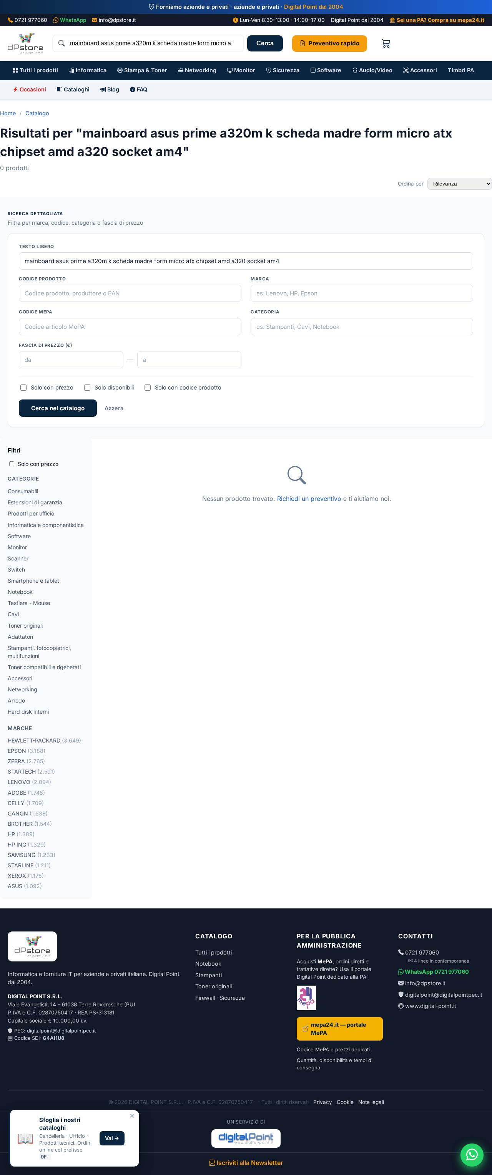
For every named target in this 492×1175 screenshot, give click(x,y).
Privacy (322, 1102)
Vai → (112, 1138)
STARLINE (29, 865)
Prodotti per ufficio (31, 513)
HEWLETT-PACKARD (44, 740)
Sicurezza (285, 70)
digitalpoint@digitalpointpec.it (61, 1031)
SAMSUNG (31, 855)
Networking (199, 70)
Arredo (16, 700)
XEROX (26, 875)
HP (21, 834)
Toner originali (25, 625)
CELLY (26, 803)
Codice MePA (35, 312)
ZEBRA (26, 761)
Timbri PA (461, 70)
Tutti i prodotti (38, 70)
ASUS (25, 886)
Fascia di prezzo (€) (45, 345)
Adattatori (20, 636)
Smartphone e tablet (33, 580)
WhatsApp (73, 20)
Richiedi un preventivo (309, 498)
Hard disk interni (28, 711)
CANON (28, 813)
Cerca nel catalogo (58, 408)
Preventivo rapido (334, 43)
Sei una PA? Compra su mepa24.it (440, 20)
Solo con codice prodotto (188, 387)
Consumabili (23, 491)
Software (328, 70)
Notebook (20, 591)
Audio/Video (374, 70)
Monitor (244, 70)
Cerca (265, 43)
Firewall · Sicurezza (220, 997)
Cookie (345, 1102)
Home (8, 113)
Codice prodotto (42, 279)
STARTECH (31, 771)
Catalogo (37, 113)
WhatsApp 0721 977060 (436, 971)
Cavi (13, 614)
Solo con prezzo (52, 387)
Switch (16, 569)
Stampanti (208, 975)
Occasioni (32, 89)
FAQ (141, 89)
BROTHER (30, 823)
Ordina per (411, 184)
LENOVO (29, 782)
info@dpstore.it (117, 20)
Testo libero (36, 246)
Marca (260, 279)
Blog (112, 89)
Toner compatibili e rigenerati (44, 667)
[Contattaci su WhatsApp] (472, 1155)
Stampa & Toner (145, 70)
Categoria (265, 312)
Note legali (371, 1102)
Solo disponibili (114, 387)
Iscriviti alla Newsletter (249, 1163)
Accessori (423, 70)
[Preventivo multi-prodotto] (386, 43)
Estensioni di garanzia (35, 502)
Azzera (114, 408)
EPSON (26, 750)
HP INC (27, 844)
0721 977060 (31, 20)
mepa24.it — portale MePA (338, 1028)
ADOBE (26, 792)
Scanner (18, 558)
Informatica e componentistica (46, 525)
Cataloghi (76, 89)
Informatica (90, 70)
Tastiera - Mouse (29, 603)
